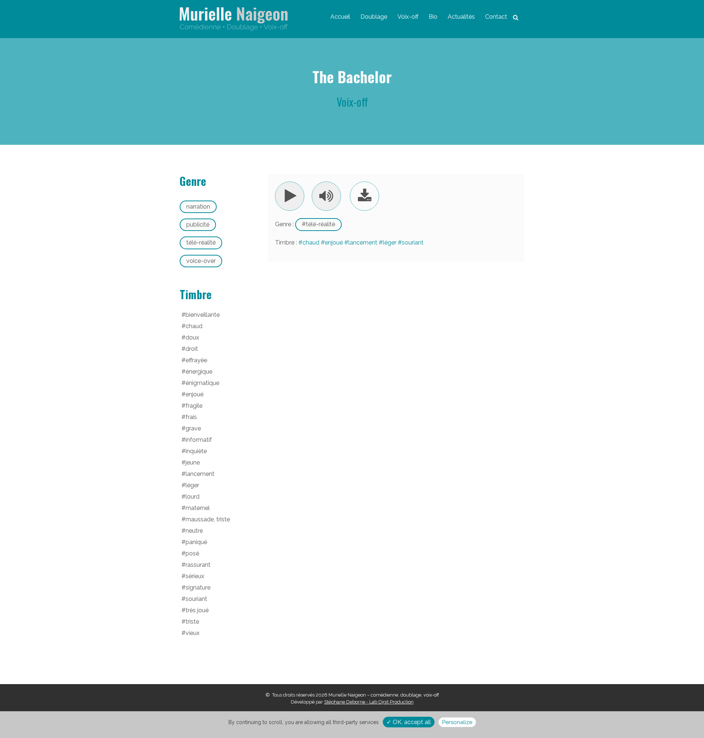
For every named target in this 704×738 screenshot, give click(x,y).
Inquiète (196, 451)
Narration (198, 206)
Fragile (194, 405)
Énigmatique (202, 382)
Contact (496, 16)
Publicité (197, 224)
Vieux (192, 632)
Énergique (199, 371)
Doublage (373, 16)
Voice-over (201, 260)
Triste (192, 621)
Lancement (362, 242)
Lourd (192, 496)
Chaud (310, 242)
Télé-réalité (320, 224)
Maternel (198, 507)
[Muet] (326, 196)
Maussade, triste (208, 519)
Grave (193, 428)
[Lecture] (289, 196)
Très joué (197, 610)
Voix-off (407, 16)
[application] (312, 196)
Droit (192, 348)
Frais (191, 417)
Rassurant (198, 564)
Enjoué (334, 242)
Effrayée (196, 360)
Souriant (412, 242)
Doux (192, 337)
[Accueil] (234, 19)
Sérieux (195, 576)
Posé (192, 553)
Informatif (199, 439)
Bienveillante (203, 314)
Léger (389, 242)
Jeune (193, 462)
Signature (198, 587)
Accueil (340, 16)
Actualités (461, 16)
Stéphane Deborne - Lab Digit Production (369, 702)
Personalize (457, 722)
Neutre (194, 530)
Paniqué (196, 542)
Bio (433, 16)
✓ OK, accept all (408, 722)
